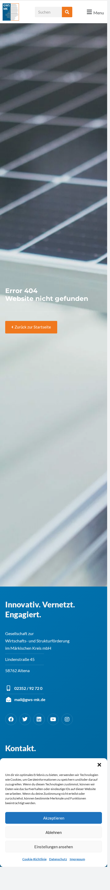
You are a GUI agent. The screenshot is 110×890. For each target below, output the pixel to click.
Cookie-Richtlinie (34, 859)
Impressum (77, 859)
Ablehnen (54, 832)
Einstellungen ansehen (53, 846)
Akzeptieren (53, 818)
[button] (99, 764)
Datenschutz (58, 859)
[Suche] (67, 12)
